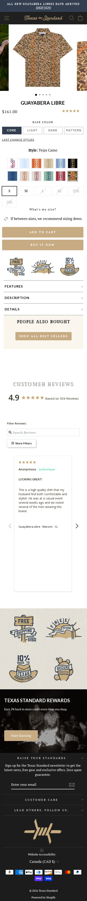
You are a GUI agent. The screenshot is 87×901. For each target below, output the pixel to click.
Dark (53, 130)
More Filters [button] (23, 443)
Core (11, 130)
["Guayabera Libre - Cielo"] (61, 168)
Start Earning (21, 735)
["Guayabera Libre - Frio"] (13, 180)
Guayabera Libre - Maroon (36, 526)
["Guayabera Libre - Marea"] (49, 180)
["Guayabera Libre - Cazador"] (49, 168)
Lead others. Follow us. (41, 810)
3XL (9, 202)
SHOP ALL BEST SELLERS (43, 336)
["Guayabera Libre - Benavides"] (25, 168)
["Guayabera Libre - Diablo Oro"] (73, 168)
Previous (10, 523)
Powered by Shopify (43, 897)
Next (77, 523)
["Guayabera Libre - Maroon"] (61, 180)
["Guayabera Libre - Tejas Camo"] (73, 180)
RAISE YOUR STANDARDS (41, 758)
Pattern (74, 130)
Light (32, 130)
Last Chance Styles (18, 139)
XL (59, 191)
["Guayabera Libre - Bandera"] (13, 168)
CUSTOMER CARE (41, 800)
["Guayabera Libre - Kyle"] (37, 180)
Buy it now (43, 245)
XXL (76, 191)
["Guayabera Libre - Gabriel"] (25, 180)
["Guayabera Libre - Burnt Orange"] (37, 168)
